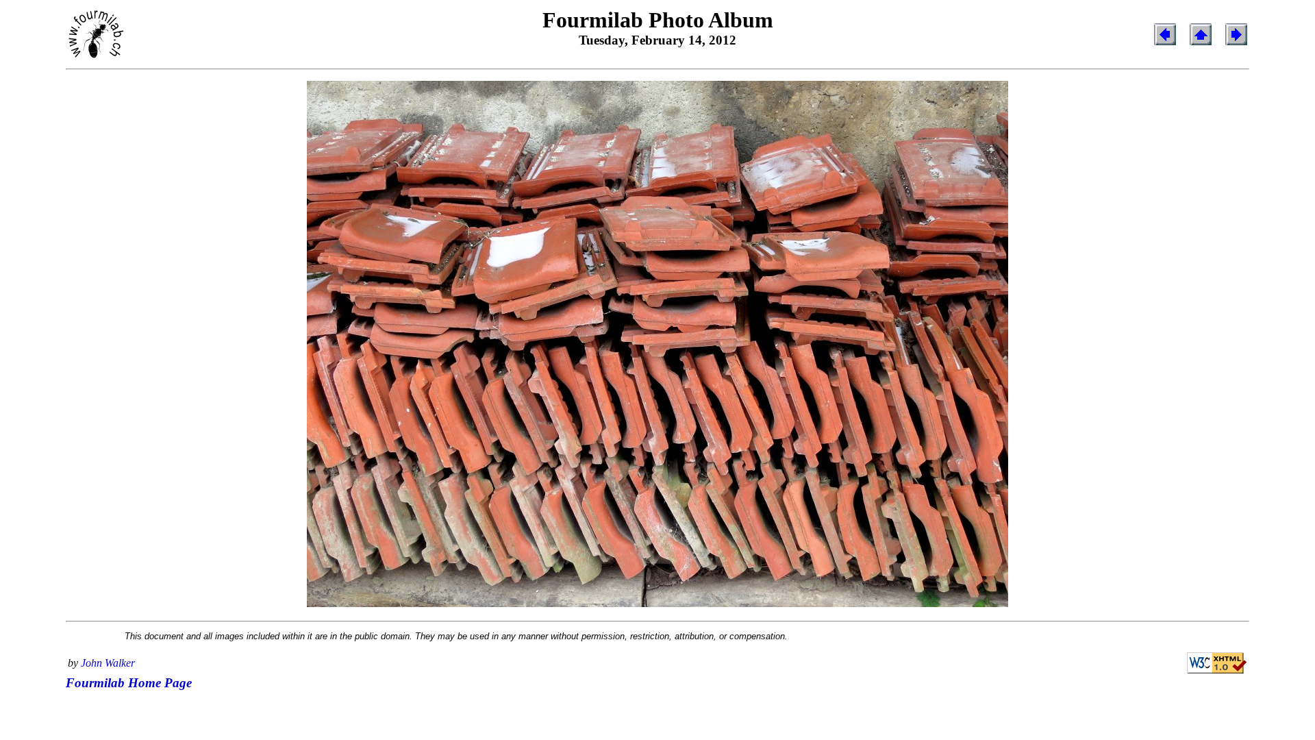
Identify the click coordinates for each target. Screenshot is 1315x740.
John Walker (108, 663)
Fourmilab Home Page (129, 683)
